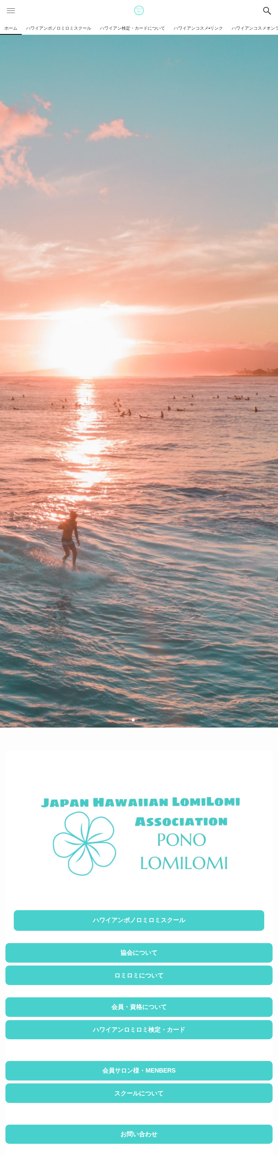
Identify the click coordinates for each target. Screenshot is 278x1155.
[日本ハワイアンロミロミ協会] (139, 11)
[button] (267, 11)
